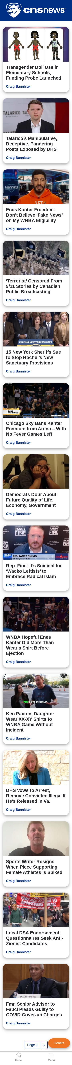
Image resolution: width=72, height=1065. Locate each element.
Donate (59, 1043)
